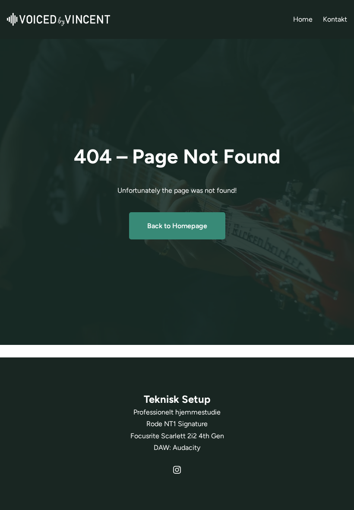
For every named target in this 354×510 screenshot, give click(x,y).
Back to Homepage (177, 226)
